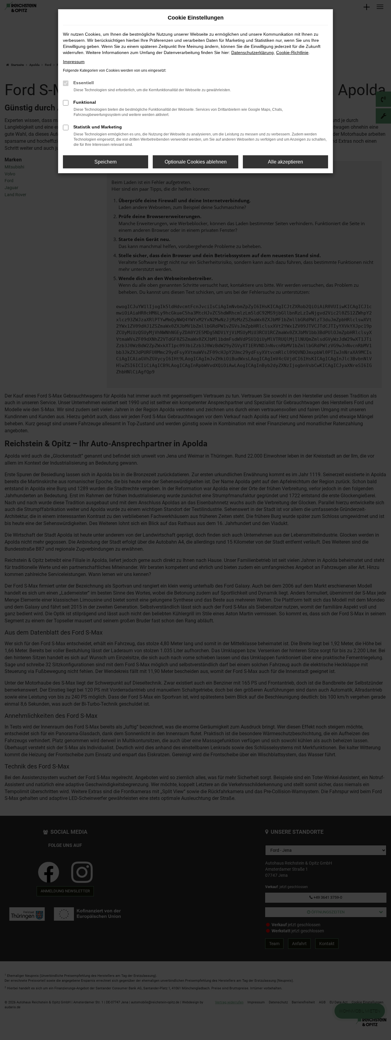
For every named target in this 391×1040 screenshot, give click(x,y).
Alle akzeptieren (285, 161)
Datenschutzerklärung (252, 52)
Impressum (74, 61)
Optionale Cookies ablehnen (196, 161)
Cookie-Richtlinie (292, 52)
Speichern (105, 161)
